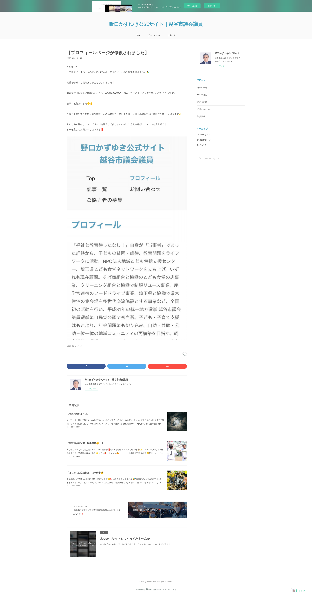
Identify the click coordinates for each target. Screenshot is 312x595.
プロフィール (154, 35)
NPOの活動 (202, 94)
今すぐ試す (192, 5)
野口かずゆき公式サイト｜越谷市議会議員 (156, 24)
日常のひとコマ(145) (74, 346)
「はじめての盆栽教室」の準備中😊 (85, 472)
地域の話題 (202, 87)
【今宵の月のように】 (78, 413)
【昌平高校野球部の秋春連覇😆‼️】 (85, 443)
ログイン (212, 5)
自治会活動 (202, 101)
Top (138, 35)
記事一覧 (172, 35)
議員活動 (201, 116)
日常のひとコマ (204, 109)
